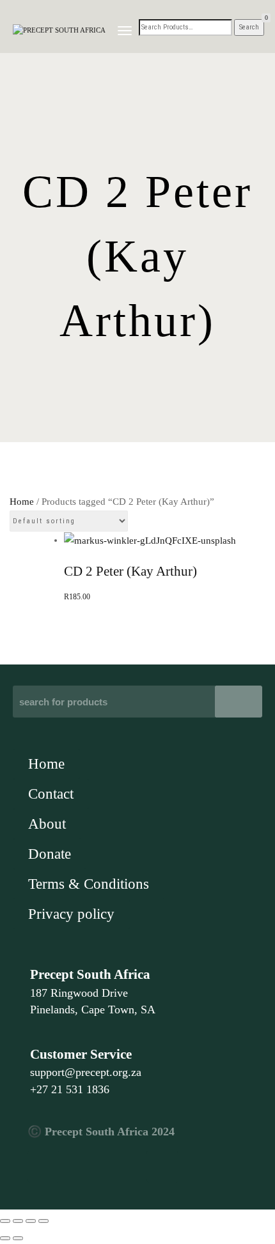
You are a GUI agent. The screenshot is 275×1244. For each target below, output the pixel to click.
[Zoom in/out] (5, 1221)
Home (22, 501)
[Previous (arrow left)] (5, 1238)
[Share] (31, 1221)
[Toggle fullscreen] (18, 1221)
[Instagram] (162, 1167)
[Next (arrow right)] (18, 1238)
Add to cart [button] (138, 428)
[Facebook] (43, 1167)
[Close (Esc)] (43, 1221)
